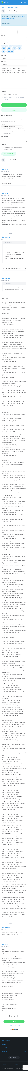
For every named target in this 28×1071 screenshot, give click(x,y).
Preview (14, 110)
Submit (14, 105)
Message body (4, 43)
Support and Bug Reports (11, 7)
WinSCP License (6, 1065)
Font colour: (4, 55)
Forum (2, 7)
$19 (8, 1025)
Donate (14, 1021)
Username (3, 29)
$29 (11, 1025)
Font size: (3, 61)
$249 (19, 1025)
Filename (3, 124)
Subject (3, 36)
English (14, 1057)
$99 (16, 1025)
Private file (13, 148)
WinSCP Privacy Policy (18, 1065)
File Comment (4, 136)
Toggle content (14, 1040)
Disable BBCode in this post (10, 94)
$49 (13, 1025)
